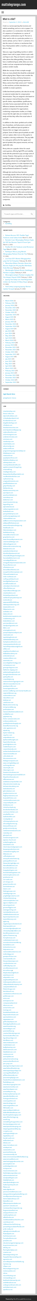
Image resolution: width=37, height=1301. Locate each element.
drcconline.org (7, 970)
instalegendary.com (9, 472)
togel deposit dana (9, 394)
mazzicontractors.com (10, 1171)
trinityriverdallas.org (9, 707)
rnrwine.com (7, 1252)
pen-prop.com (7, 1063)
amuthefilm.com (8, 814)
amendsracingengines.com (12, 1084)
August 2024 (9, 329)
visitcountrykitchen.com (10, 900)
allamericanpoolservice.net (11, 684)
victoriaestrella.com (9, 959)
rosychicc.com (7, 735)
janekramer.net (8, 877)
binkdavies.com (8, 805)
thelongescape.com (9, 891)
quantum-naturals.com (10, 1206)
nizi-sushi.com (7, 879)
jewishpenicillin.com (9, 686)
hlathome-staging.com (10, 670)
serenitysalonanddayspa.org (12, 430)
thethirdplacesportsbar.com (12, 1173)
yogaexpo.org (7, 716)
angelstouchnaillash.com (11, 651)
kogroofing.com (8, 504)
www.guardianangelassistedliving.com (15, 1194)
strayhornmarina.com (10, 793)
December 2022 (10, 375)
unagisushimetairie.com (10, 481)
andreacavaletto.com (10, 721)
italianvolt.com (8, 614)
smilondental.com (9, 656)
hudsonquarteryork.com (10, 1185)
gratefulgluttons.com (9, 744)
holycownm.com (8, 949)
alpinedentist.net (8, 507)
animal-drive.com (8, 1008)
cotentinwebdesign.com (10, 542)
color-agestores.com (9, 728)
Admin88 (26, 22)
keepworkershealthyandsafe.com (13, 474)
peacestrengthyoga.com (11, 1077)
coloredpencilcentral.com (11, 586)
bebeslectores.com (9, 549)
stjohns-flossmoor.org (10, 935)
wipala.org (6, 730)
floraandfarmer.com (9, 565)
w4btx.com (6, 649)
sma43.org (6, 1119)
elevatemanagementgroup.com (13, 1243)
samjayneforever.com (10, 1213)
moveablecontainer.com (11, 535)
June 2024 (8, 333)
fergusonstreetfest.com (10, 1210)
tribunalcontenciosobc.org (11, 784)
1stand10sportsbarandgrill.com (12, 646)
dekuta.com (7, 1143)
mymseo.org (7, 1264)
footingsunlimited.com (10, 1098)
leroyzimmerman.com (10, 1245)
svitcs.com (6, 998)
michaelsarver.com (9, 665)
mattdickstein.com (9, 1045)
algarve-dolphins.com (10, 903)
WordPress (16, 1299)
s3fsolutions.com (8, 567)
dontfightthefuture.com (10, 581)
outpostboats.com (9, 737)
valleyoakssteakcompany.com (12, 984)
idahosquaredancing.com (11, 604)
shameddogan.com (9, 1028)
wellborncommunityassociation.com (14, 521)
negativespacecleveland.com (12, 924)
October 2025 (9, 312)
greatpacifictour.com (9, 956)
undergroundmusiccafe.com (12, 1285)
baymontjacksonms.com (11, 917)
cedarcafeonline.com (10, 432)
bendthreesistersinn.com (11, 933)
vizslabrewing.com (9, 618)
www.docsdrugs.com (9, 1103)
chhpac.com (7, 1266)
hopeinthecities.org (9, 742)
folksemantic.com (8, 609)
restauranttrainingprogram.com (13, 681)
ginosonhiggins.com (9, 907)
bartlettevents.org (8, 532)
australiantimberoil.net (10, 551)
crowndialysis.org (8, 679)
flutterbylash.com (8, 1234)
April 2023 (8, 366)
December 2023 (10, 347)
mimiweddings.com (9, 1278)
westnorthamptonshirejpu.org (12, 525)
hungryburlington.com (10, 870)
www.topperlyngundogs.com (12, 1070)
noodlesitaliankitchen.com (11, 476)
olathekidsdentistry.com (10, 639)
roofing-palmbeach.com (11, 579)
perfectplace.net (8, 709)
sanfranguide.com (9, 765)
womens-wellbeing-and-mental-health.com (17, 691)
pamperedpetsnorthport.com (12, 632)
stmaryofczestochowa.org (11, 858)
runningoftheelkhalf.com (11, 1073)
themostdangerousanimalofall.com (14, 775)
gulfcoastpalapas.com (10, 1021)
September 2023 (10, 354)
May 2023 (8, 364)
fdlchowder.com (8, 1108)
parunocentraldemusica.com (12, 1192)
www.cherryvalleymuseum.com (12, 539)
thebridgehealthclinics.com (11, 1024)
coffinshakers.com (9, 856)
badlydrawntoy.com (9, 1047)
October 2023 (9, 352)
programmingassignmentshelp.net (14, 451)
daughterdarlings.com (10, 423)
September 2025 (10, 315)
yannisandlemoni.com (10, 623)
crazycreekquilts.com (9, 802)
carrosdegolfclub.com (10, 560)
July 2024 (8, 331)
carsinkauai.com (8, 1222)
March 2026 (9, 301)
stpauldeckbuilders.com (10, 1096)
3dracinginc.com (8, 770)
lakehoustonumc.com (10, 1049)
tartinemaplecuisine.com (11, 875)
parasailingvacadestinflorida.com (13, 1227)
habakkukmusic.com (9, 1052)
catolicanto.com (8, 702)
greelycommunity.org (10, 828)
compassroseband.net (10, 1003)
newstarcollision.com (9, 658)
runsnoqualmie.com (9, 1101)
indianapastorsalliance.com (12, 982)
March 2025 (9, 319)
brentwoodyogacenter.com (11, 1124)
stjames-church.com (9, 840)
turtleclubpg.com (8, 954)
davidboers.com (8, 1040)
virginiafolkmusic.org (9, 693)
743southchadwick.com (10, 574)
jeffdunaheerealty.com (10, 1075)
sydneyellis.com (8, 677)
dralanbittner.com (9, 621)
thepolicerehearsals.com (11, 777)
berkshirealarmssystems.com (12, 616)
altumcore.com (8, 1005)
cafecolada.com (8, 756)
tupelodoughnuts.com (10, 637)
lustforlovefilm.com (9, 816)
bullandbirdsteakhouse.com (11, 1112)
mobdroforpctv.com (9, 747)
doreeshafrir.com (8, 844)
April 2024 (8, 338)
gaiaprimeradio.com (9, 884)
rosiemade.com (8, 635)
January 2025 (9, 322)
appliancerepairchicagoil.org (12, 467)
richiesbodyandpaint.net (11, 418)
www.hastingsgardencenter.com (13, 1161)
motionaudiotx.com (9, 1271)
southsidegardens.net (10, 1166)
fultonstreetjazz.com (9, 530)
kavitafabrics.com (8, 945)
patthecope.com (8, 996)
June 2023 (8, 361)
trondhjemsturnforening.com (12, 1196)
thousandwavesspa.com (10, 961)
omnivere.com (7, 439)
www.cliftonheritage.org (10, 1117)
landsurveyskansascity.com (11, 1094)
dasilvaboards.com (9, 789)
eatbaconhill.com (8, 448)
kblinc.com (6, 628)
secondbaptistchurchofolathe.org (13, 1261)
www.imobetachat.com (10, 1042)
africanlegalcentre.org (10, 823)
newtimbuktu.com (9, 444)
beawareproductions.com (11, 849)
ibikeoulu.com (7, 854)
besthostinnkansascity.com (11, 1280)
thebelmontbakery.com (10, 460)
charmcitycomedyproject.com (12, 847)
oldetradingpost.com (9, 544)
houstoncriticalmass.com (11, 772)
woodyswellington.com (10, 1178)
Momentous (27, 1299)
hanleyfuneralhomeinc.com (12, 642)
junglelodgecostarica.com (11, 896)
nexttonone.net (8, 1054)
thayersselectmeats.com (10, 1015)
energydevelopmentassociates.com (14, 563)
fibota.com (6, 1187)
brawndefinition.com (9, 798)
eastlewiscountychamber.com (12, 782)
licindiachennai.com (9, 420)
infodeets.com (7, 425)
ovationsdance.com (9, 695)
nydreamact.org (8, 479)
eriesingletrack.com (9, 630)
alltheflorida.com (8, 1217)
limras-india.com (8, 413)
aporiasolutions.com (9, 1017)
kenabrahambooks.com (10, 809)
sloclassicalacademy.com (11, 786)
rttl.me (5, 1273)
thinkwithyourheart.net (10, 595)
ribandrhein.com (8, 698)
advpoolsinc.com (8, 977)
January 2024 (9, 345)
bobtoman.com (8, 500)
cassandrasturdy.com (9, 749)
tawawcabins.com (8, 607)
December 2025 (10, 308)
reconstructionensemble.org (12, 942)
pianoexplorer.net (9, 1164)
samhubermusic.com (9, 1287)
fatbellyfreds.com (8, 1180)
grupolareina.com (8, 537)
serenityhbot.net (8, 1056)
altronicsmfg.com (8, 446)
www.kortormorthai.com (10, 1087)
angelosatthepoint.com (10, 980)
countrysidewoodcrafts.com (12, 465)
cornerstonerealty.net (10, 1154)
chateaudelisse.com (9, 518)
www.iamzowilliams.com (10, 1159)
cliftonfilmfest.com (9, 588)
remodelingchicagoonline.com (12, 1122)
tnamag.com (7, 1010)
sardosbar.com (7, 611)
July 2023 (8, 359)
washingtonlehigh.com (10, 1133)
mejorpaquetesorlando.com (12, 644)
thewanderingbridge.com (11, 863)
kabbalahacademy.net (10, 653)
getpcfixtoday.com (9, 486)
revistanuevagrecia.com (10, 837)
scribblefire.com (8, 714)
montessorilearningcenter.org (12, 1208)
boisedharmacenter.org (10, 726)
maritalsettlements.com (10, 912)
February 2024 (10, 343)
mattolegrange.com (14, 5)
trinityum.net (7, 1168)
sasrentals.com (8, 660)
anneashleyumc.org (9, 1091)
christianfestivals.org (9, 898)
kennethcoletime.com (10, 868)
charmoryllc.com (8, 768)
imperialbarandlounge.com (11, 590)
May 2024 (8, 336)
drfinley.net (6, 1247)
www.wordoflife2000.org (11, 602)
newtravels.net (7, 455)
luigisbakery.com (8, 1136)
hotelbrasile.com (8, 528)
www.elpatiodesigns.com (11, 1182)
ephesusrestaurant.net (10, 1175)
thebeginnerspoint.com (10, 761)
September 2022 (10, 382)
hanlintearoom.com (9, 1236)
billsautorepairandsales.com (12, 1203)
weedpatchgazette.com (10, 625)
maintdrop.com (8, 497)
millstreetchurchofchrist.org (11, 1224)
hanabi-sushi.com (8, 1138)
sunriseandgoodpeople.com (12, 928)
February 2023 (10, 371)
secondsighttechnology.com (12, 663)
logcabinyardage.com (10, 1038)
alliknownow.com (8, 779)
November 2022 (10, 377)
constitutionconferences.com (12, 994)
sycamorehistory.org (9, 1152)
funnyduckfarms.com (10, 1238)
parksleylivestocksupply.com (12, 723)
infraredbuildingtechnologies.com (14, 556)
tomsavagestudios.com (10, 688)
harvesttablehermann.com (11, 558)
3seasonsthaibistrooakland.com (13, 712)
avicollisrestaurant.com (10, 968)
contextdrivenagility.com (11, 851)
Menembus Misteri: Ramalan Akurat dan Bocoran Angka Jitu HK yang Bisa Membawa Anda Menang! (17, 265)
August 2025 (9, 317)
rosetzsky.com (7, 833)
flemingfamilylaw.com (10, 1250)
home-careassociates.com (11, 719)
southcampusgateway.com (11, 516)
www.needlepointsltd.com (11, 1110)
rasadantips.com (8, 441)
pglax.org (6, 921)
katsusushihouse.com (9, 826)
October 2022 (9, 380)
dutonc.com (7, 889)
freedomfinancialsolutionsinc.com (14, 1080)
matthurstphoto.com (9, 1215)
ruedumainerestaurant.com (12, 830)
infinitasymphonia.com (10, 821)
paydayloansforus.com (10, 458)
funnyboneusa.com (9, 938)
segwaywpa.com (8, 1019)
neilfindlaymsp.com (9, 966)
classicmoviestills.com (10, 754)
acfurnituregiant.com (10, 434)
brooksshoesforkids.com (10, 1012)
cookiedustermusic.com (10, 940)
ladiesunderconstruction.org (12, 546)
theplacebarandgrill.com (11, 973)
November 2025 (10, 310)
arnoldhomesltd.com (9, 583)
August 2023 (9, 357)
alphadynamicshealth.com (11, 1231)
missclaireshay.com (9, 411)
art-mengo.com (8, 882)
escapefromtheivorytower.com (12, 572)
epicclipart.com (8, 493)
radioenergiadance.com (10, 509)
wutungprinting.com (9, 910)
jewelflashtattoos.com (10, 483)
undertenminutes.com (10, 437)
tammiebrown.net (9, 886)
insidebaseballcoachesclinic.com (13, 1220)
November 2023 (10, 350)
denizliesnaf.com (8, 991)
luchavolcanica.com (9, 947)
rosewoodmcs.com (9, 1150)
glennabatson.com (9, 791)
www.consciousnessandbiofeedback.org (15, 1157)
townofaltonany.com (9, 919)
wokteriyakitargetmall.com (11, 672)
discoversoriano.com (9, 758)
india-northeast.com (9, 576)
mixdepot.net (7, 1147)
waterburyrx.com (8, 975)
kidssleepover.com (9, 453)
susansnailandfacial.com (11, 1061)
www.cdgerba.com (9, 1189)
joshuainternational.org (10, 1059)
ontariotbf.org (7, 469)
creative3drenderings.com (11, 1033)
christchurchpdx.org (9, 807)
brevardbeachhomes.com (11, 570)
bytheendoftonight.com (10, 740)
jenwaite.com (7, 1240)
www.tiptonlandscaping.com (12, 1126)
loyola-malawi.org (8, 733)
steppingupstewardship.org (12, 1129)
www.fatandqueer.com (10, 1089)
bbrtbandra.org (8, 488)
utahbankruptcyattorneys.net (12, 597)
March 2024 (9, 340)
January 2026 (9, 305)
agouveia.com (7, 1259)
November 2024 (10, 324)
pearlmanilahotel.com (10, 495)
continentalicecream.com (11, 800)
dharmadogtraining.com (11, 1268)
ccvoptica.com (7, 1131)
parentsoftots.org (8, 1031)
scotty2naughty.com (9, 842)
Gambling (8, 205)
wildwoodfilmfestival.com (11, 523)
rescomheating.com (9, 1275)
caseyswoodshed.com (10, 987)
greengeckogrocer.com (10, 667)
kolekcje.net (7, 700)
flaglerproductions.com (10, 796)
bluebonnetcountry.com (10, 490)
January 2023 (9, 373)
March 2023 (9, 368)
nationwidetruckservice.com (12, 952)
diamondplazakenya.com (11, 1199)
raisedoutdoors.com (9, 593)
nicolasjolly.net (8, 819)
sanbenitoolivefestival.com (11, 751)
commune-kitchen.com (10, 812)
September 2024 (10, 326)
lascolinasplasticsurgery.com (12, 1115)
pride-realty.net (8, 1229)
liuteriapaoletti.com (9, 926)
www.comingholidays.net (11, 763)
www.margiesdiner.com (10, 1105)
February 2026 (10, 303)
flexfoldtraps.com (8, 1082)
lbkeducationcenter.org (10, 705)
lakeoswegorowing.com (10, 1254)
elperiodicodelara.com (10, 416)
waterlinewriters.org (9, 1026)
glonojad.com (7, 835)
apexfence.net (7, 1289)
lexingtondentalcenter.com (11, 674)
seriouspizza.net (8, 1001)
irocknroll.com (7, 600)
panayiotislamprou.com (10, 514)
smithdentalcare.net (9, 1282)
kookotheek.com (8, 511)
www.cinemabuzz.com (10, 1145)
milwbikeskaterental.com (11, 914)
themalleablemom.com (10, 865)
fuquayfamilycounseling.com (12, 1257)
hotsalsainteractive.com (10, 427)
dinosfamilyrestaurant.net (11, 553)
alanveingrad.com (9, 905)
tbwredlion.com (8, 1201)
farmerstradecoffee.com (11, 1035)
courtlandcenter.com (9, 963)
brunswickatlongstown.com (11, 872)
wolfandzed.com (8, 1140)
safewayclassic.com (9, 462)
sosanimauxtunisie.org (10, 502)
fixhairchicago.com (9, 989)
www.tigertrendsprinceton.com (13, 1066)
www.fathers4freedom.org (11, 1068)
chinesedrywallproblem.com (12, 931)
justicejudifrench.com (10, 861)
